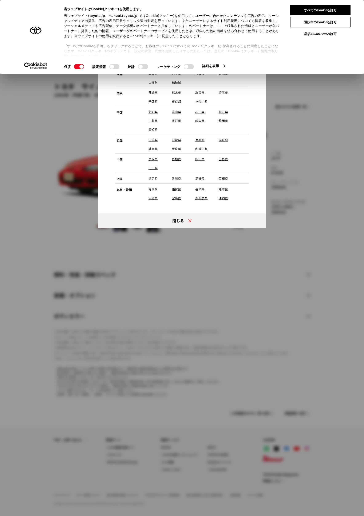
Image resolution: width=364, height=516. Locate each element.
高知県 (223, 178)
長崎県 (200, 189)
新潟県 (153, 112)
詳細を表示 (210, 66)
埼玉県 (223, 92)
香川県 (176, 178)
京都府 (200, 140)
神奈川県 (201, 101)
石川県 (200, 112)
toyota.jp (97, 15)
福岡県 (153, 189)
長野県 (176, 121)
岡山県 (200, 159)
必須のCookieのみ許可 (320, 34)
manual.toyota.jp (123, 15)
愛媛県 (200, 178)
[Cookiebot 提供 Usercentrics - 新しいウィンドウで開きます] (35, 65)
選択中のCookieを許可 (320, 22)
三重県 (153, 140)
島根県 (176, 159)
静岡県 (223, 121)
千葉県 (153, 101)
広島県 (223, 159)
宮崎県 (176, 198)
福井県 (223, 112)
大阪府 (223, 140)
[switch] (114, 66)
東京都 (176, 101)
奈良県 (176, 149)
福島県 (176, 82)
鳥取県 (153, 159)
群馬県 (200, 92)
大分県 (153, 198)
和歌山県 (201, 149)
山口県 (153, 168)
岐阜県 (200, 121)
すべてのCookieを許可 (320, 10)
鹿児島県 (201, 198)
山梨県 (153, 121)
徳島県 (153, 178)
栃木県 (176, 92)
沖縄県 (223, 198)
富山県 (176, 112)
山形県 (153, 82)
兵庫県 (153, 149)
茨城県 (153, 92)
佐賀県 (176, 189)
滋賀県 (176, 140)
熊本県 (223, 189)
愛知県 (153, 129)
